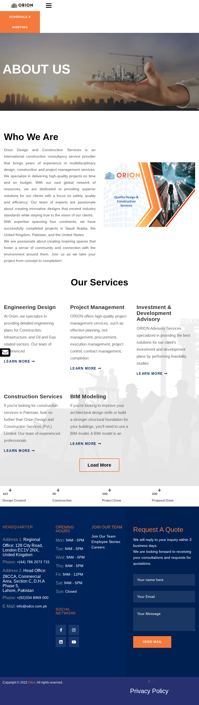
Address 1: (12, 539)
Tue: (60, 549)
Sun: (60, 591)
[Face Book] (61, 630)
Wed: (60, 557)
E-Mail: (9, 606)
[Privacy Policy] (149, 681)
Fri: (59, 574)
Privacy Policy (149, 690)
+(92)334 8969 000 (32, 598)
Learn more (17, 361)
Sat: (59, 583)
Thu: (60, 566)
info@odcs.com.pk (32, 606)
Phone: (9, 562)
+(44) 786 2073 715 (33, 562)
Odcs (31, 682)
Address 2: (12, 570)
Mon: (60, 540)
